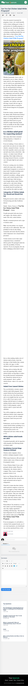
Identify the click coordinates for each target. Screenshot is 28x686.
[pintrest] (10, 15)
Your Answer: (4, 558)
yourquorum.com (20, 683)
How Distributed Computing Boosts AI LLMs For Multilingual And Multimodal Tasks (13, 609)
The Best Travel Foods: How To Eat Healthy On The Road (12, 616)
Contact (11, 680)
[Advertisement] (14, 304)
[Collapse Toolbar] (25, 568)
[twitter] (3, 15)
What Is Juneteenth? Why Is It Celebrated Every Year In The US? (12, 623)
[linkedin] (14, 15)
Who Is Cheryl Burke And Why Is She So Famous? (13, 636)
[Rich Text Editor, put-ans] (14, 577)
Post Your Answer (6, 589)
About (6, 680)
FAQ (15, 680)
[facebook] (7, 15)
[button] (3, 561)
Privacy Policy (20, 680)
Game (4, 629)
